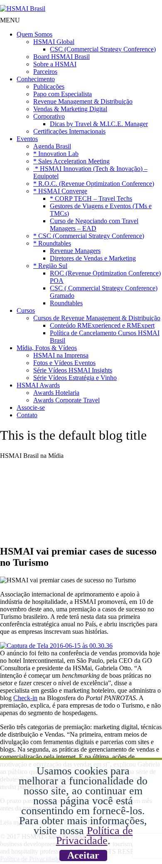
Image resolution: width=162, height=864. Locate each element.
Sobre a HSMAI (54, 64)
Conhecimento (36, 79)
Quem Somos (34, 34)
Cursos (26, 310)
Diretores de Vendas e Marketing (93, 258)
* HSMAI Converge (60, 191)
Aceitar (83, 855)
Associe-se (31, 407)
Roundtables (66, 303)
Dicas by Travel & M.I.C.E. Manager (99, 123)
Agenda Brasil (52, 146)
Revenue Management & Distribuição (83, 101)
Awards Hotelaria (56, 392)
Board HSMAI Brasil (61, 56)
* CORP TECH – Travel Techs (91, 198)
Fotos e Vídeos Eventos (64, 362)
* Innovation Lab (56, 153)
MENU (10, 20)
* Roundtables (52, 243)
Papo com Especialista (62, 93)
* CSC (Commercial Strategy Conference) (88, 235)
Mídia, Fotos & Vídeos (47, 347)
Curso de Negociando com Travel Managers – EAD (94, 224)
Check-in (25, 697)
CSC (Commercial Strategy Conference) (103, 49)
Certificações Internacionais (69, 131)
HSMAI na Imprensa (60, 355)
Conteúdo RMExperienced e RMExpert (102, 325)
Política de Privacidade (94, 836)
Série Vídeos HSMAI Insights (72, 370)
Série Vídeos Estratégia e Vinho (75, 377)
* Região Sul (50, 265)
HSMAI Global (53, 41)
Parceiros (45, 71)
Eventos (27, 138)
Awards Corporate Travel (66, 400)
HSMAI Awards (38, 385)
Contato (27, 415)
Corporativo (49, 116)
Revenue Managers (75, 250)
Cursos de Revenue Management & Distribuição (96, 317)
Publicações (48, 86)
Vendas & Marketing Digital (70, 108)
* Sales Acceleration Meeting (71, 161)
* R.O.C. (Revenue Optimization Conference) (93, 183)
